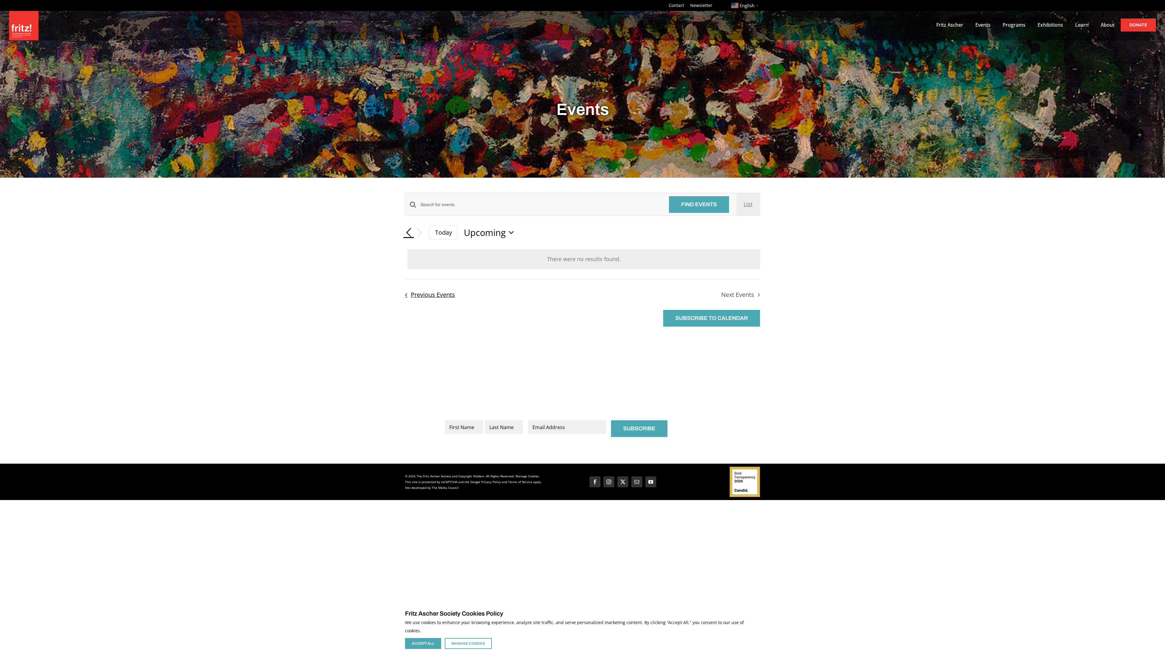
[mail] (636, 481)
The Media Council (445, 487)
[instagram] (608, 481)
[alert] (583, 259)
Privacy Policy (491, 482)
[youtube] (650, 481)
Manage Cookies (527, 476)
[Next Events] (419, 232)
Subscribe (639, 428)
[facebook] (594, 481)
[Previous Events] (408, 232)
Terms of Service (520, 482)
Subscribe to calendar (711, 318)
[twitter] (622, 481)
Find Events (699, 204)
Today (443, 232)
